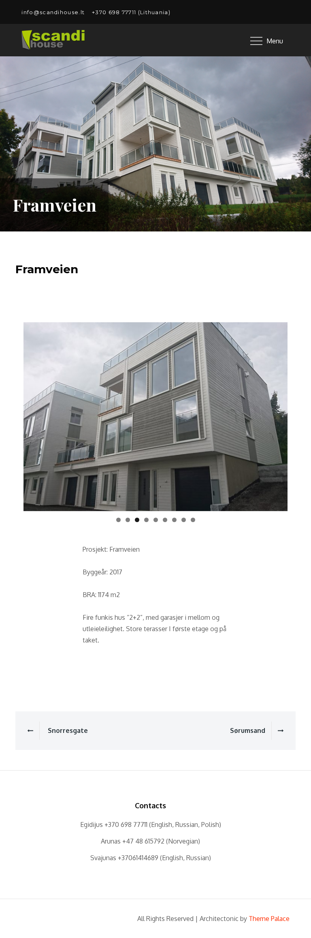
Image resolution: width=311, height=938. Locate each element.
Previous (34, 415)
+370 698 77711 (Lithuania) (131, 12)
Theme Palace (269, 918)
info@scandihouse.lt (53, 12)
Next (277, 415)
